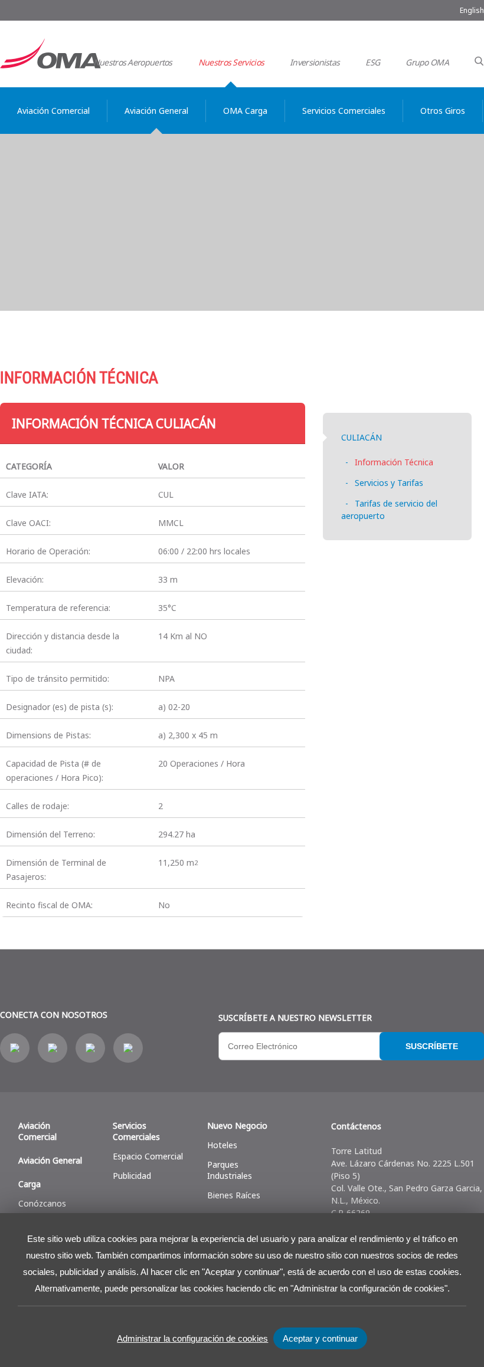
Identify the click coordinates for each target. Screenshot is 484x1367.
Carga (29, 1183)
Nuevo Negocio (237, 1125)
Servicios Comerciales (136, 1131)
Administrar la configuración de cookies (192, 1338)
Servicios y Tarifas (389, 482)
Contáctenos (356, 1126)
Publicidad (132, 1175)
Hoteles (222, 1145)
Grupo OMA (427, 62)
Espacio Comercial (148, 1156)
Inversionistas (314, 62)
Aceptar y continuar (320, 1338)
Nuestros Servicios (231, 62)
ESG (372, 62)
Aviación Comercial (37, 1131)
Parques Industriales (229, 1170)
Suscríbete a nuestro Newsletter (295, 1017)
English (472, 10)
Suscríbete (431, 1046)
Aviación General (50, 1160)
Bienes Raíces (233, 1195)
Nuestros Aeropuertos (132, 62)
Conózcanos (42, 1203)
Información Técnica (394, 462)
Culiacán (361, 437)
